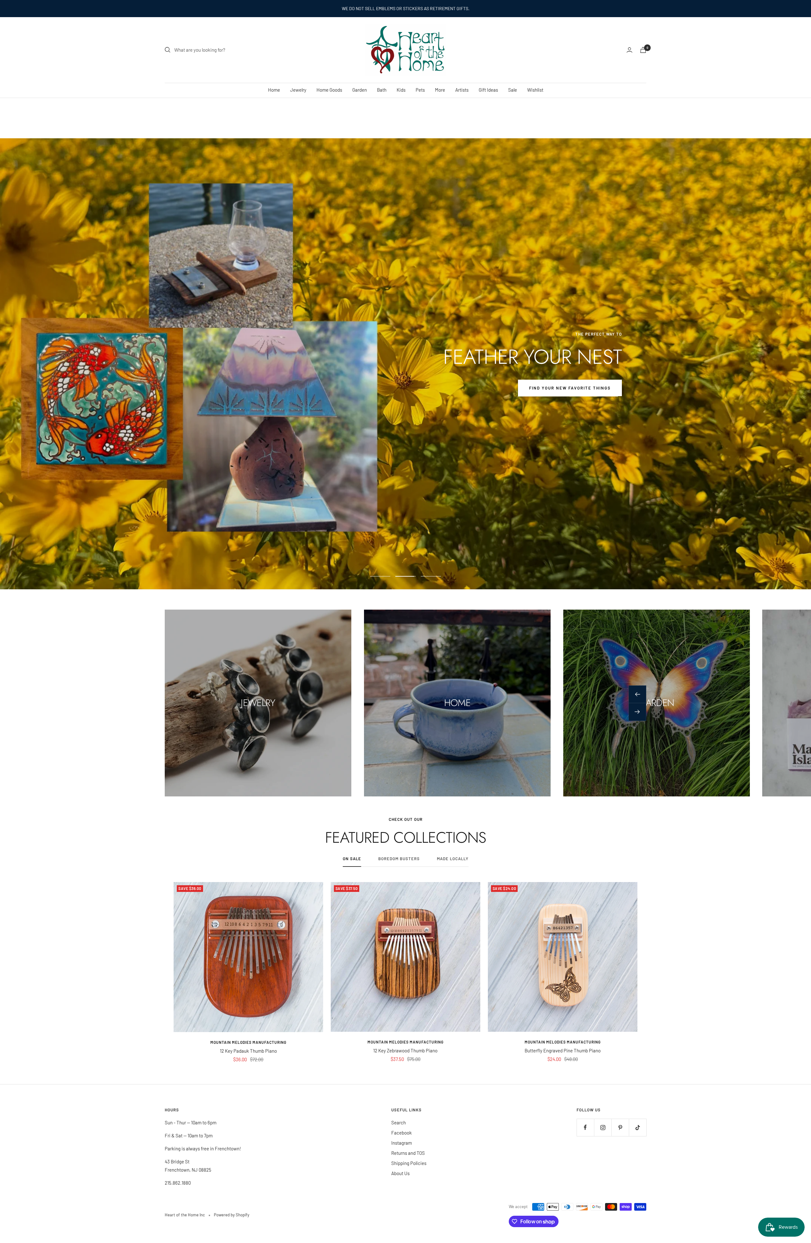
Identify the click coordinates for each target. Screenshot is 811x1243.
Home (274, 90)
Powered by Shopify (231, 1214)
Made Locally (453, 858)
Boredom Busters (399, 858)
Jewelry (298, 90)
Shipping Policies (408, 1163)
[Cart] (643, 50)
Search (398, 1122)
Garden (359, 90)
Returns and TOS (408, 1153)
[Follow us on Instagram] (602, 1127)
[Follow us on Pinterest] (620, 1127)
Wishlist (535, 90)
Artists (462, 90)
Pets (420, 90)
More (440, 90)
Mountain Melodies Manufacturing (248, 1042)
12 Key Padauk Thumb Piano (248, 1051)
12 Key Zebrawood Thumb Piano (405, 1050)
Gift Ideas (488, 90)
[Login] (629, 50)
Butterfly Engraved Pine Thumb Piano (563, 1050)
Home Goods (329, 90)
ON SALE (352, 858)
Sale (512, 90)
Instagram (401, 1143)
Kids (401, 90)
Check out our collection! (235, 387)
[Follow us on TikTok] (637, 1127)
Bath (381, 90)
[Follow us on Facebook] (585, 1127)
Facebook (401, 1132)
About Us (400, 1173)
